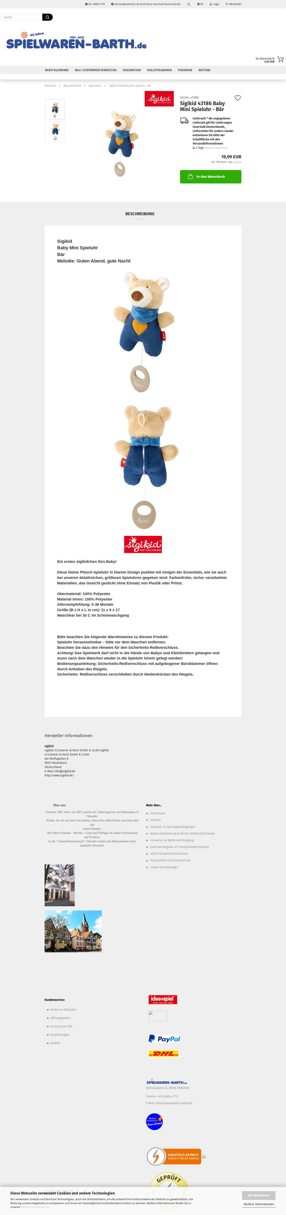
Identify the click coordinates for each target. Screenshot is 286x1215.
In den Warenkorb (211, 176)
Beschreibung (140, 213)
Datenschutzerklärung (34, 1207)
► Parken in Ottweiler (61, 1009)
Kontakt (155, 820)
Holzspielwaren (159, 70)
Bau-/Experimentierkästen (95, 70)
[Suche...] (47, 17)
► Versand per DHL (60, 1026)
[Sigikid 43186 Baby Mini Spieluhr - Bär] (121, 143)
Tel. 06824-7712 (96, 4)
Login (215, 4)
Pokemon (185, 70)
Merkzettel (234, 4)
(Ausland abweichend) (216, 148)
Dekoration (132, 70)
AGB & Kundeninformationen (169, 853)
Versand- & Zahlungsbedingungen (172, 827)
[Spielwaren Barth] (76, 40)
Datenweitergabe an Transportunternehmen (179, 847)
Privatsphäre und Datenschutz (170, 860)
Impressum (157, 813)
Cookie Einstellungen (164, 867)
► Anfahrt (53, 1043)
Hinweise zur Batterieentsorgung (172, 840)
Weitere (204, 70)
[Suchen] (189, 4)
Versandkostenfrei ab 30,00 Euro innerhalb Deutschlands (147, 4)
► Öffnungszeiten (59, 1018)
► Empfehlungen (58, 1035)
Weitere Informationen (259, 1204)
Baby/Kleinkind (57, 70)
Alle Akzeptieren (259, 1195)
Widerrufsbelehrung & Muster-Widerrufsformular (182, 833)
